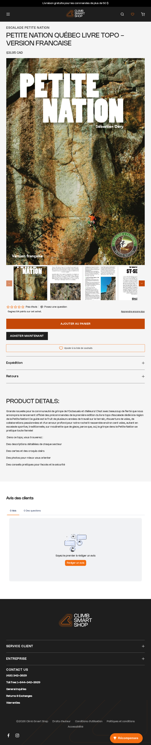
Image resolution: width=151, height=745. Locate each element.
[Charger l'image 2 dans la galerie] (65, 283)
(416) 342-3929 (16, 676)
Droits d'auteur (61, 721)
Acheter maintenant (27, 336)
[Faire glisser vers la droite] (142, 283)
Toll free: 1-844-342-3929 (23, 682)
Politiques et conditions (121, 721)
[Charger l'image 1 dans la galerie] (30, 283)
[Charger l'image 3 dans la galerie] (100, 283)
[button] (122, 14)
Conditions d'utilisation (88, 721)
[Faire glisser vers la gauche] (9, 283)
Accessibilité (75, 727)
